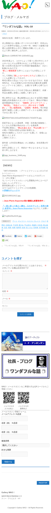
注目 (5, 228)
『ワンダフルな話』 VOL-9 (12, 246)
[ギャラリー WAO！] (18, 8)
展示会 (21, 225)
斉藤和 (34, 225)
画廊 (13, 228)
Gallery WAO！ (22, 508)
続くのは (29, 228)
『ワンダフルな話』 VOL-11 (38, 246)
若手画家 (42, 228)
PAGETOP (43, 483)
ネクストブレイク (33, 221)
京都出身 (9, 225)
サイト (5, 306)
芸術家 (35, 228)
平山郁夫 (27, 225)
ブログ (4, 33)
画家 (9, 228)
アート (14, 221)
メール (6, 299)
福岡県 (18, 228)
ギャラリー (22, 221)
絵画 (23, 228)
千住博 (15, 225)
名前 (5, 291)
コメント (7, 271)
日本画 (39, 225)
